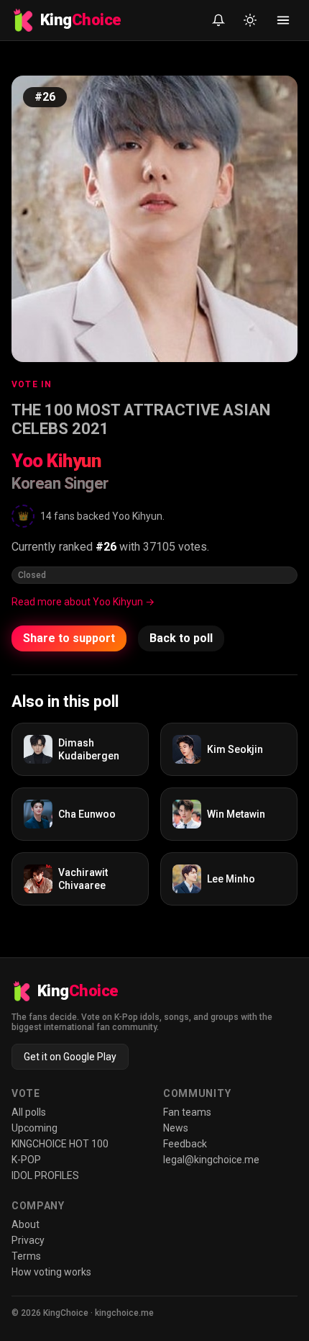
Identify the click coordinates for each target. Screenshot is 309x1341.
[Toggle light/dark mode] (250, 20)
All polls (28, 1112)
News (175, 1128)
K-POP (26, 1159)
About (25, 1224)
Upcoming (34, 1128)
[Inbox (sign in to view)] (218, 20)
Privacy (28, 1240)
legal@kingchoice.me (211, 1159)
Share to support (69, 638)
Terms (26, 1256)
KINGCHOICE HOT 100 (60, 1144)
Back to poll (181, 638)
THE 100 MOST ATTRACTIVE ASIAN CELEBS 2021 (140, 419)
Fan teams (187, 1112)
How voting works (51, 1272)
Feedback (185, 1144)
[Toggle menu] (283, 20)
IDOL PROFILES (45, 1175)
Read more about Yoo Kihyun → (82, 602)
